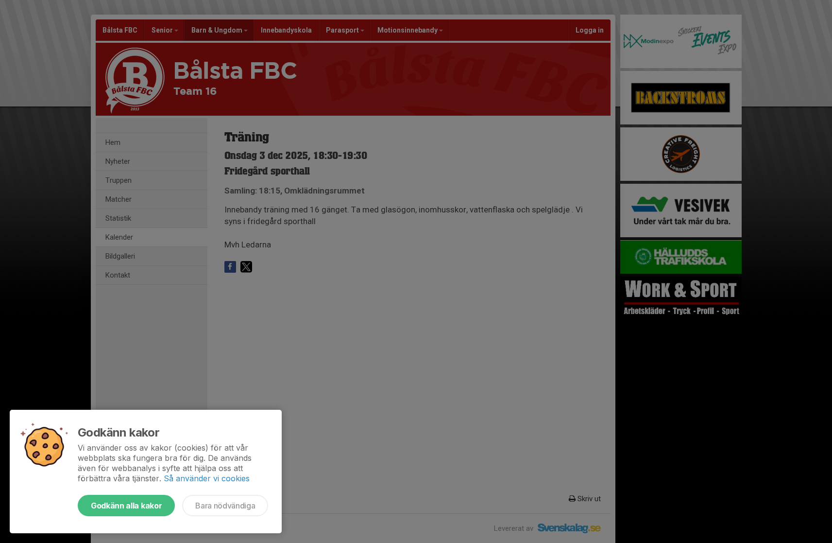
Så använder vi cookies (207, 478)
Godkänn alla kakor (126, 505)
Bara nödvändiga (225, 505)
